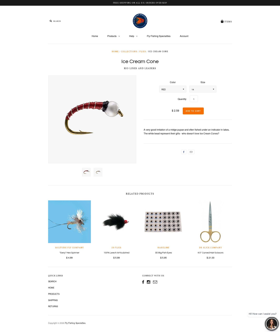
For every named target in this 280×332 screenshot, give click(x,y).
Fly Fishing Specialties (158, 36)
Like (183, 152)
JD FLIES (116, 247)
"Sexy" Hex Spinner (69, 253)
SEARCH (52, 281)
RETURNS (53, 306)
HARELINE (164, 247)
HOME (51, 287)
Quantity (182, 99)
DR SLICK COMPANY (210, 247)
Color (173, 82)
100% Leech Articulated (116, 253)
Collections (129, 51)
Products (112, 36)
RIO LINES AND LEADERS (140, 68)
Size (203, 82)
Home (95, 36)
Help (132, 36)
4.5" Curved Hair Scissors (210, 253)
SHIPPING (53, 300)
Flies (142, 51)
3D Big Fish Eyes (163, 253)
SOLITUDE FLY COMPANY (69, 247)
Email (191, 152)
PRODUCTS (54, 293)
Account (184, 36)
